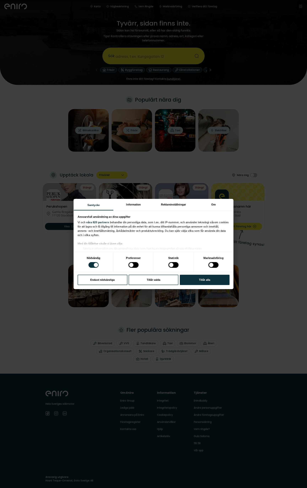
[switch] (133, 265)
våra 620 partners (97, 222)
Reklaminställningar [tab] (173, 204)
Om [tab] (213, 204)
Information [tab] (133, 204)
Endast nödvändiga (102, 279)
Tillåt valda (153, 279)
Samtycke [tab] (93, 205)
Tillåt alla (204, 279)
